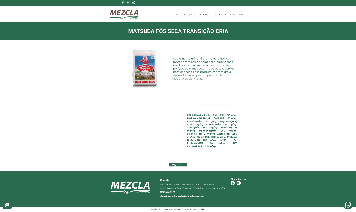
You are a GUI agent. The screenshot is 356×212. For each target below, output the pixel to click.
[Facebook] (233, 183)
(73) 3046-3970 (167, 192)
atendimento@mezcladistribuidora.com (180, 196)
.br (202, 196)
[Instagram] (239, 183)
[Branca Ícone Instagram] (128, 2)
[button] (205, 14)
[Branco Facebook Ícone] (123, 2)
